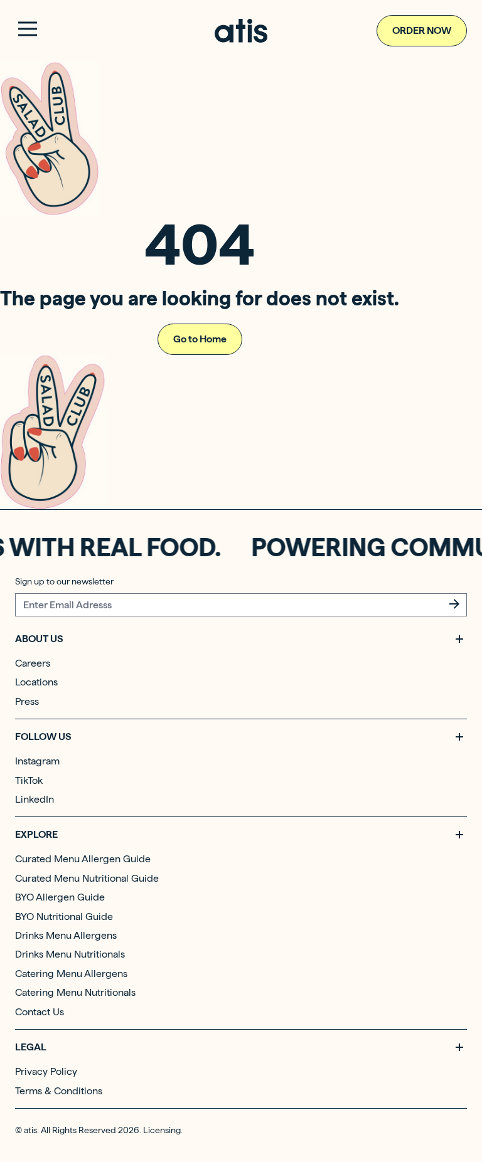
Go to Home (200, 339)
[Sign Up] (454, 603)
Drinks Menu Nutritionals (70, 954)
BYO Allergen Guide (60, 897)
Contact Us (39, 1012)
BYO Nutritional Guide (64, 916)
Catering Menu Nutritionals (75, 992)
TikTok (29, 780)
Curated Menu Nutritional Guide (87, 878)
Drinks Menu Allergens (66, 935)
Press (27, 701)
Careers (32, 663)
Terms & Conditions (58, 1091)
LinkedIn (34, 799)
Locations (36, 682)
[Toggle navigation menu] (27, 28)
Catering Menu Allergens (71, 974)
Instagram (37, 761)
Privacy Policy (46, 1071)
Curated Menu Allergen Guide (83, 859)
